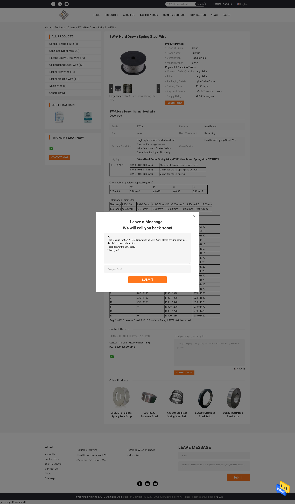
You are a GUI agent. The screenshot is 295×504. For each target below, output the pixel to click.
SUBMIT (147, 279)
